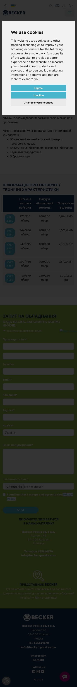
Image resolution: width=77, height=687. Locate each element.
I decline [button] (38, 95)
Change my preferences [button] (38, 102)
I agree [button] (38, 87)
